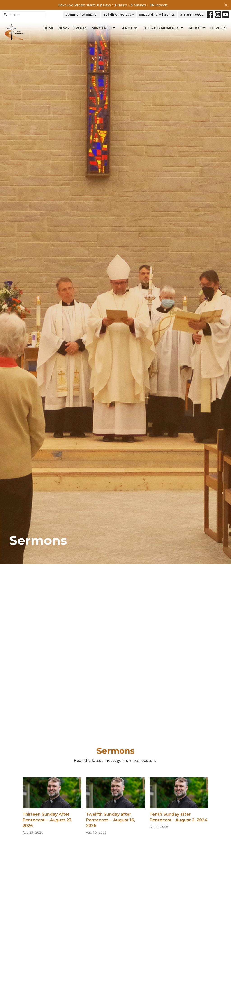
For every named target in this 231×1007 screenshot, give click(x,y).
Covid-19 (218, 28)
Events (80, 28)
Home (48, 28)
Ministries (102, 28)
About (194, 28)
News (63, 28)
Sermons (129, 28)
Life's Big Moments (161, 28)
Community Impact (81, 14)
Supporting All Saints (157, 14)
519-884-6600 (191, 14)
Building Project (117, 14)
